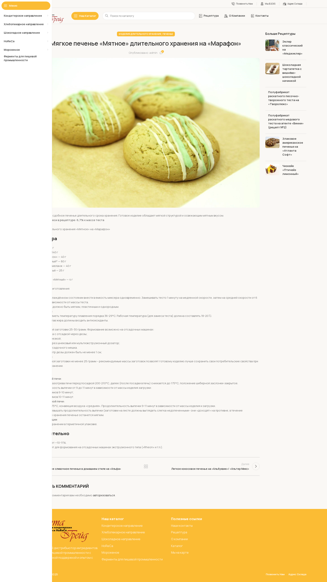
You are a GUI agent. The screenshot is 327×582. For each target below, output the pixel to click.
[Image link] (60, 529)
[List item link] (134, 525)
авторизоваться (104, 495)
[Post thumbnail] (272, 48)
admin (153, 53)
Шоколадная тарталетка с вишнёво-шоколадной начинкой (292, 73)
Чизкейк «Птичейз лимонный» (290, 170)
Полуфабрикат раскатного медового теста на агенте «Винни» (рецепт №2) (286, 121)
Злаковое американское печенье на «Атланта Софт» (292, 147)
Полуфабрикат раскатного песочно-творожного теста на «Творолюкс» (283, 98)
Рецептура (145, 466)
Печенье (168, 34)
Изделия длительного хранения (140, 34)
